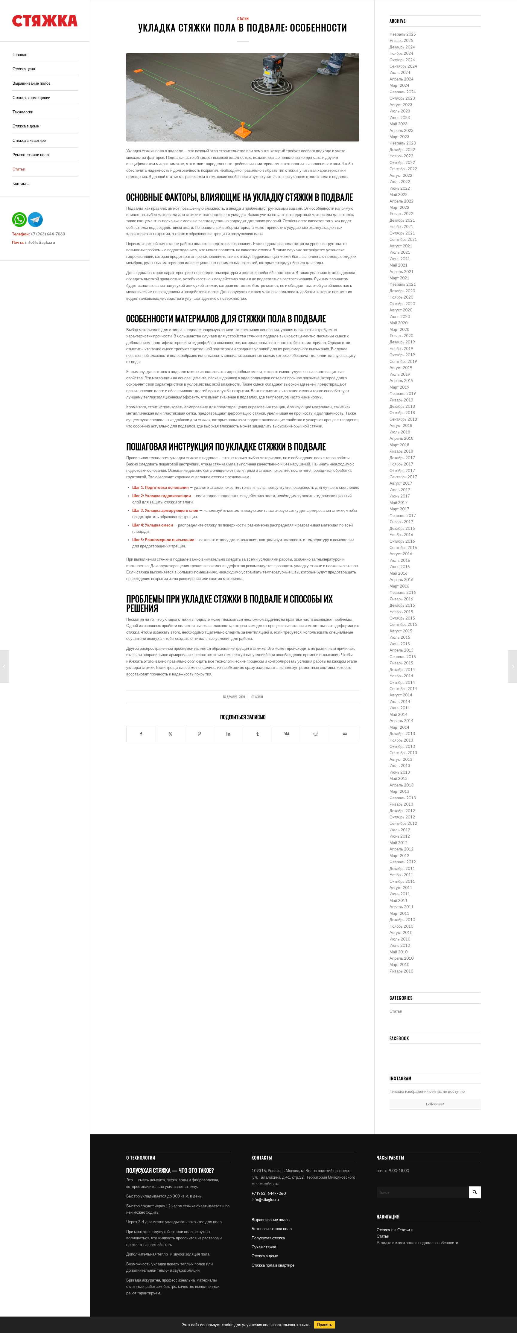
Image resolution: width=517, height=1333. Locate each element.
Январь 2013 (401, 804)
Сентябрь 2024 (403, 66)
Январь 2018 (401, 451)
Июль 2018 (400, 432)
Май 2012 (398, 842)
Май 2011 (398, 900)
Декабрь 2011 (402, 868)
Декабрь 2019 (402, 342)
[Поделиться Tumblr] (257, 734)
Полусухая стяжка (268, 1237)
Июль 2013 (400, 765)
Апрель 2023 (401, 130)
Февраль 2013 (403, 797)
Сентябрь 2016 (403, 547)
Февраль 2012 (403, 861)
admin (259, 696)
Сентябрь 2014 (403, 688)
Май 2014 (398, 714)
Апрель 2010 (401, 958)
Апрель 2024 (401, 79)
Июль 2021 (400, 252)
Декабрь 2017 (402, 457)
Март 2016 (399, 586)
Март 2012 (399, 855)
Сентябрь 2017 (403, 476)
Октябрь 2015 (402, 618)
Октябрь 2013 (402, 746)
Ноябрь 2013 (401, 740)
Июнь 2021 (400, 258)
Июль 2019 (400, 374)
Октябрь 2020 (402, 303)
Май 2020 (398, 322)
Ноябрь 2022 (401, 155)
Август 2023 (401, 104)
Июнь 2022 (400, 188)
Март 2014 (399, 727)
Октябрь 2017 (402, 470)
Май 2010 (398, 951)
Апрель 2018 (401, 438)
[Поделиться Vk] (286, 734)
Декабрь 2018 (402, 406)
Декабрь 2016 (402, 528)
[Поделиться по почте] (344, 734)
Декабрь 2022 (402, 149)
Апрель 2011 (401, 906)
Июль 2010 (400, 939)
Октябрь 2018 (402, 412)
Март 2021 (399, 278)
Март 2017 (399, 508)
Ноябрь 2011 (401, 874)
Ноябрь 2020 (401, 297)
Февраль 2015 (403, 656)
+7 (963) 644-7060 (48, 234)
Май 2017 (398, 502)
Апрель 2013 (401, 785)
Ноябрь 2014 (401, 675)
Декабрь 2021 (402, 220)
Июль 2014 (400, 701)
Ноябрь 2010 (401, 926)
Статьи (243, 18)
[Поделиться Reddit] (315, 734)
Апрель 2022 (401, 201)
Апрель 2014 (401, 720)
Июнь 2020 (400, 316)
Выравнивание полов (271, 1219)
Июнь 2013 (400, 772)
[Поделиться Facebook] (141, 734)
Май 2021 (398, 265)
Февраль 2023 (403, 143)
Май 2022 (398, 194)
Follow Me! (435, 1104)
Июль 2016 (400, 560)
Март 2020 (399, 329)
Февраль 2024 (403, 91)
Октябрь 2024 (402, 59)
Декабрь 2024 (402, 47)
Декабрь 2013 (402, 733)
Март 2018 (399, 444)
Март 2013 (399, 791)
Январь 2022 (401, 213)
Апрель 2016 (401, 579)
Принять (324, 1325)
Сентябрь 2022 (403, 168)
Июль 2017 (400, 489)
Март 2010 (399, 964)
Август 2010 (401, 932)
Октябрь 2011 (402, 881)
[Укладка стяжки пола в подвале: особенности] (242, 97)
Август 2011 (401, 887)
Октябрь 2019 (402, 354)
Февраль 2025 (403, 34)
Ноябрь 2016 (401, 534)
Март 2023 (399, 136)
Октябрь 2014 (402, 682)
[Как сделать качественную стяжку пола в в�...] (512, 666)
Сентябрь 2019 (403, 361)
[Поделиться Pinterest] (199, 734)
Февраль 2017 (403, 515)
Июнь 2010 (400, 945)
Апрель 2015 (401, 650)
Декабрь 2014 (402, 669)
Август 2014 (401, 695)
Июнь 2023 (400, 117)
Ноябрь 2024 (401, 53)
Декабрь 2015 (402, 605)
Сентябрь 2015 (403, 624)
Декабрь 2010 (402, 919)
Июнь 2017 (400, 496)
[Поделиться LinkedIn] (228, 734)
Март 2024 (399, 85)
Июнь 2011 (400, 893)
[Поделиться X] (170, 734)
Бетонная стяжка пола (272, 1228)
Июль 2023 (400, 111)
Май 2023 (398, 123)
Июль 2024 (400, 72)
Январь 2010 (401, 971)
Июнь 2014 (400, 707)
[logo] (45, 20)
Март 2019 (399, 387)
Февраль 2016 (403, 592)
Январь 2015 (401, 663)
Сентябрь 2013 (403, 752)
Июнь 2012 (400, 836)
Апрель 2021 (401, 271)
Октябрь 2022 (402, 162)
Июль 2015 (400, 637)
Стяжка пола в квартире (273, 1265)
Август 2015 (401, 631)
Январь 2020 (401, 335)
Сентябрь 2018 (403, 419)
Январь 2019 (401, 400)
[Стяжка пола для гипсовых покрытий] (4, 666)
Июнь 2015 (400, 643)
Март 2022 (399, 207)
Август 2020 (401, 310)
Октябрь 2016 (402, 541)
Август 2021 (401, 246)
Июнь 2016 (400, 566)
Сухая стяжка (264, 1246)
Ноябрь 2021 (401, 226)
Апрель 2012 (401, 849)
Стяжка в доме (265, 1255)
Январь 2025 (401, 40)
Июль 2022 (400, 181)
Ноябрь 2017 (401, 464)
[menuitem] (45, 55)
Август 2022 (401, 175)
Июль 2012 (400, 829)
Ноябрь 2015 (401, 611)
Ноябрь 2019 (401, 348)
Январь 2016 (401, 598)
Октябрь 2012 (402, 817)
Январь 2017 (401, 521)
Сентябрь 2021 (403, 239)
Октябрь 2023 (402, 98)
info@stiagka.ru (40, 242)
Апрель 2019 (401, 380)
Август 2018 (401, 425)
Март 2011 (399, 913)
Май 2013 (398, 778)
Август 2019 (401, 367)
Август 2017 (401, 483)
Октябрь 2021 (402, 233)
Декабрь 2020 (402, 290)
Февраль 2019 (403, 393)
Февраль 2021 (403, 284)
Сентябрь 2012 (403, 823)
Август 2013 (401, 759)
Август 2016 (401, 553)
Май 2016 (398, 573)
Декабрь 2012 (402, 810)
